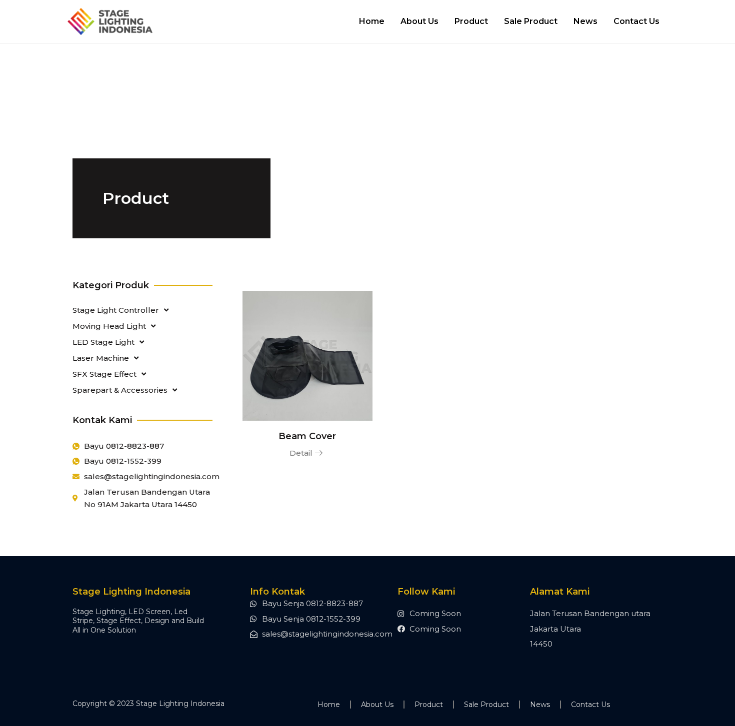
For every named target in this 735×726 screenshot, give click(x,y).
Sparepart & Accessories (120, 390)
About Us (419, 21)
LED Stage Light (103, 342)
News (586, 21)
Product (471, 21)
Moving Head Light (109, 326)
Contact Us (637, 21)
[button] (307, 453)
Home (371, 21)
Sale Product (531, 21)
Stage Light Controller (115, 310)
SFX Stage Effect (104, 374)
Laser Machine (100, 358)
